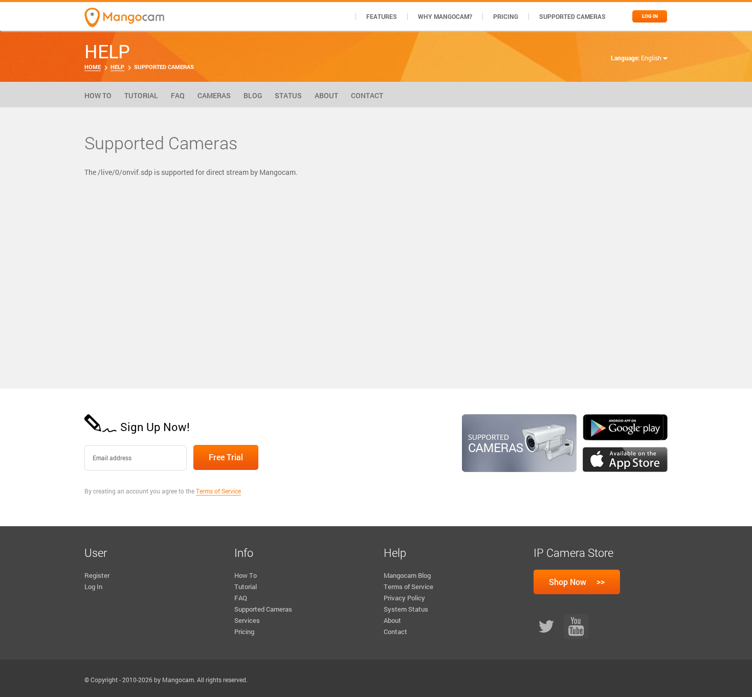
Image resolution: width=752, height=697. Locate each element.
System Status (406, 609)
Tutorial (141, 95)
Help (117, 67)
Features (381, 16)
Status (288, 95)
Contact (367, 95)
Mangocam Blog (407, 575)
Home (92, 67)
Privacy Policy (404, 597)
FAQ (178, 95)
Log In (93, 586)
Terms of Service (218, 491)
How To (98, 95)
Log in (650, 16)
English (652, 58)
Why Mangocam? (445, 16)
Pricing (505, 16)
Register (96, 575)
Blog (253, 95)
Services (247, 620)
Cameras (214, 95)
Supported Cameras (572, 16)
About (326, 95)
